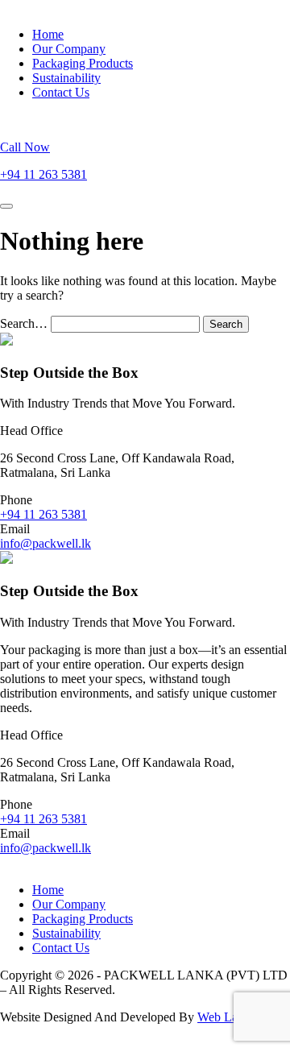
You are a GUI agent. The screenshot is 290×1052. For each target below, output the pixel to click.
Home (48, 34)
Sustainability (66, 78)
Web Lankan (230, 1017)
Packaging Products (82, 63)
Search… (24, 323)
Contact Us (60, 92)
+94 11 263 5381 (43, 514)
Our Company (69, 49)
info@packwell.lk (45, 543)
